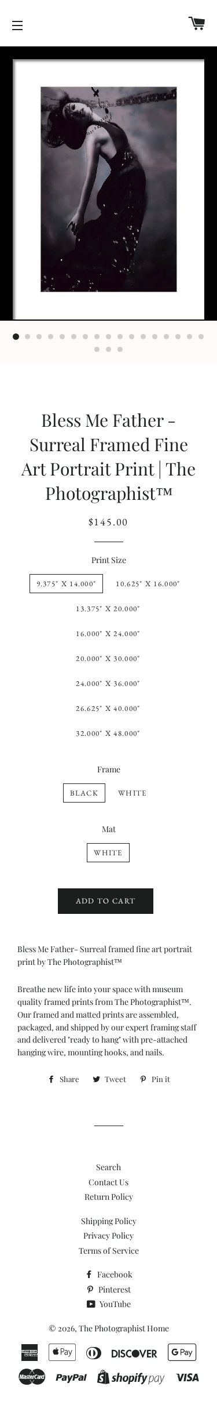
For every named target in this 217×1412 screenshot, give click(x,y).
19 (109, 349)
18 (97, 349)
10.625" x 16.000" (148, 584)
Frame (108, 769)
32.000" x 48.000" (108, 733)
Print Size (108, 559)
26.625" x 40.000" (108, 708)
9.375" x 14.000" (66, 584)
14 (166, 337)
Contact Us (108, 1182)
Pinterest (114, 1289)
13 (155, 337)
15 (178, 337)
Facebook (114, 1274)
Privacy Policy (108, 1235)
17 (201, 337)
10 (120, 337)
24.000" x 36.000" (108, 683)
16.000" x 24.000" (108, 633)
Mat (109, 828)
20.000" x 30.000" (108, 658)
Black (84, 793)
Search (108, 1167)
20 (120, 349)
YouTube (114, 1303)
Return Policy (108, 1196)
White (132, 793)
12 (143, 337)
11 (132, 337)
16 (190, 337)
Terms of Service (109, 1250)
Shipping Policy (109, 1220)
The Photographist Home (124, 1328)
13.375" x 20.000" (108, 609)
